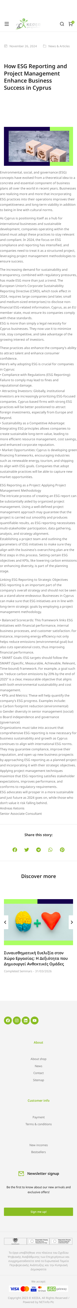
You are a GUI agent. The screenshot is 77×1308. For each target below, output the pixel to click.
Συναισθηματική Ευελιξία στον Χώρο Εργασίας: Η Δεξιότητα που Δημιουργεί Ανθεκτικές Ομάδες (36, 958)
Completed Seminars (18, 971)
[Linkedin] (26, 1020)
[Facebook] (8, 1020)
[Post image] (38, 922)
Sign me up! (39, 1212)
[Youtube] (34, 1020)
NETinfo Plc (46, 1302)
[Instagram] (17, 1020)
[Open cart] (70, 24)
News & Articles (59, 46)
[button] (14, 849)
